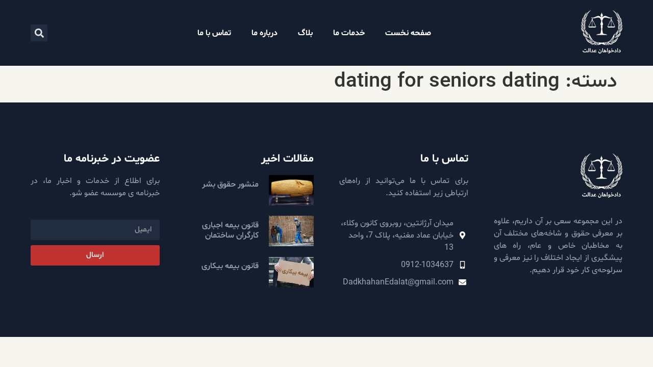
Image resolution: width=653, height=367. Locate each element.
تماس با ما (214, 33)
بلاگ (305, 33)
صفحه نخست (408, 33)
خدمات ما (349, 33)
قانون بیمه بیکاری (230, 266)
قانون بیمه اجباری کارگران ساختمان (230, 230)
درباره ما (265, 33)
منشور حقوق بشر (230, 184)
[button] (39, 32)
